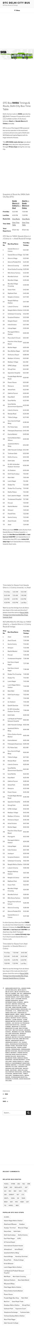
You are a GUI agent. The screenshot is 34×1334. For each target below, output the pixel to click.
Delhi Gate (9, 991)
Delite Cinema (10, 993)
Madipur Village (11, 1028)
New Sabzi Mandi (23, 1280)
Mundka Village (18, 1031)
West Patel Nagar (9, 1319)
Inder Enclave (22, 1011)
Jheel (17, 1014)
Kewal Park (7, 1260)
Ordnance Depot (11, 1042)
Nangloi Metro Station (14, 1037)
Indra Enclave (11, 1012)
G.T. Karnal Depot (9, 1242)
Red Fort (6, 1301)
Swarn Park (17, 1073)
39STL (6, 1198)
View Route (16, 219)
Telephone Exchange (11, 1312)
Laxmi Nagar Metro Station (13, 1267)
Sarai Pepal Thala (17, 1301)
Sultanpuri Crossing (13, 1072)
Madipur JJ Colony (19, 1026)
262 (18, 1184)
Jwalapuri (9, 1016)
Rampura (9, 1059)
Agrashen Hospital (13, 988)
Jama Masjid (19, 1249)
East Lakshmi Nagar (19, 998)
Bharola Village (23, 1228)
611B (5, 1187)
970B (13, 1184)
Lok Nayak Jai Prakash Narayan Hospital (14, 1272)
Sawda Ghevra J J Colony (15, 1065)
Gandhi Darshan (11, 1000)
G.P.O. (19, 1238)
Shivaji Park (26, 1305)
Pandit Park (10, 1045)
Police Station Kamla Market (13, 1291)
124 (27, 1202)
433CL (6, 1184)
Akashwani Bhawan (10, 1224)
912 (23, 1184)
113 (5, 1191)
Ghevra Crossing (18, 1004)
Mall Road (7, 1276)
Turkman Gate (18, 1075)
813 (10, 1191)
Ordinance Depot (17, 1040)
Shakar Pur (22, 1066)
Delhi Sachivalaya (22, 991)
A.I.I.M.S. (6, 1217)
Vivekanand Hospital (19, 1077)
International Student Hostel (13, 1246)
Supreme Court (20, 1309)
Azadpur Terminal (10, 1228)
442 (16, 1202)
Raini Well (21, 1056)
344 (20, 1191)
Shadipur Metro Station (12, 1305)
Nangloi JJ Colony (18, 1035)
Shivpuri (13, 1070)
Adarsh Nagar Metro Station (13, 1221)
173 (23, 1194)
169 (11, 1202)
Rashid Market (19, 1059)
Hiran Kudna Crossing (19, 1009)
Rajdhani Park (11, 1058)
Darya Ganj (7, 1231)
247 (26, 1187)
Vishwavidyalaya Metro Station (14, 1316)
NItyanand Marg (9, 1284)
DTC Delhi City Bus (16, 2)
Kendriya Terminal (21, 1256)
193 (11, 1187)
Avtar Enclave (11, 990)
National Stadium (9, 1280)
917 (18, 1194)
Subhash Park (8, 1309)
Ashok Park (26, 988)
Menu (18, 10)
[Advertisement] (17, 31)
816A (6, 1202)
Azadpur (22, 1224)
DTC (4, 116)
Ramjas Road (23, 1058)
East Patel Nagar (9, 1238)
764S (23, 1198)
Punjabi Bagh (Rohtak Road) (16, 1054)
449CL (11, 1205)
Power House (23, 1052)
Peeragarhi (15, 1049)
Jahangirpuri (8, 1249)
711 (5, 1205)
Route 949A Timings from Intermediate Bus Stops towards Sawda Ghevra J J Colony (15, 976)
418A (22, 1202)
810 (15, 1191)
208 (28, 1184)
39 (18, 1198)
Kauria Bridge (8, 1256)
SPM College (23, 1070)
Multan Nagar (18, 1030)
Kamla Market (20, 1016)
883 (17, 1205)
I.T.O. (15, 1011)
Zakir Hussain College (11, 1323)
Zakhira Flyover (11, 1079)
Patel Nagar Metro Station (12, 1287)
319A (13, 1198)
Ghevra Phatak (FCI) (13, 1005)
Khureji (8, 1019)
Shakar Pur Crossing (13, 1068)
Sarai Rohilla (18, 1061)
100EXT (11, 1194)
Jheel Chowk (25, 1014)
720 (25, 1191)
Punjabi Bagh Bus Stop (11, 1298)
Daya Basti (22, 990)
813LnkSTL (18, 1187)
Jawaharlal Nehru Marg (11, 1253)
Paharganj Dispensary (19, 1044)
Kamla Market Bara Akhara (16, 1018)
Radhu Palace (10, 1056)
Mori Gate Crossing (19, 1276)
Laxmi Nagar (17, 1019)
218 (5, 1194)
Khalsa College (19, 1260)
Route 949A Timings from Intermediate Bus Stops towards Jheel (15, 615)
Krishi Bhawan (8, 1263)
